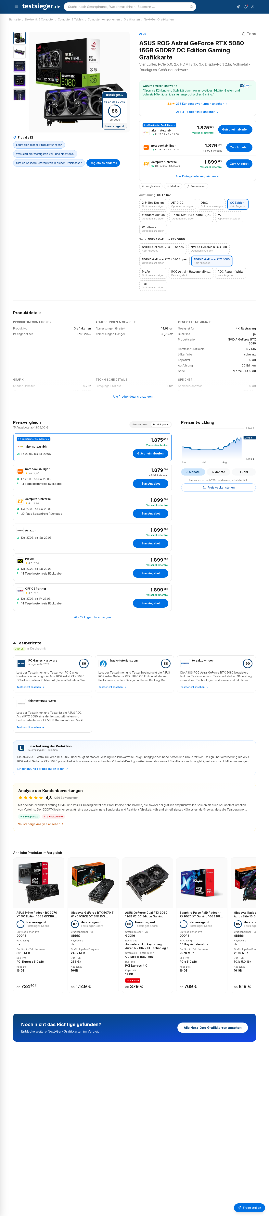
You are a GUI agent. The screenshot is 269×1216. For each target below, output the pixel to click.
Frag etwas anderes (103, 163)
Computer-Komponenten (104, 19)
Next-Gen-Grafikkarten (159, 19)
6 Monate (218, 472)
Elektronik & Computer (39, 19)
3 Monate (193, 472)
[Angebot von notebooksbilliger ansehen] (197, 147)
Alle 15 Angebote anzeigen (92, 617)
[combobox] (130, 6)
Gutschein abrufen (235, 129)
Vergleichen (153, 186)
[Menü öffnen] (16, 7)
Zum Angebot (239, 147)
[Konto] (253, 7)
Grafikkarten (132, 19)
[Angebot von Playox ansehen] (92, 567)
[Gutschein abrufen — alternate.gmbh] (197, 129)
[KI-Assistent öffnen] (238, 7)
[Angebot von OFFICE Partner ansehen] (92, 597)
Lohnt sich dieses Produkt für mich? (39, 144)
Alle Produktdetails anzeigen (133, 396)
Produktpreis (161, 424)
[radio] (153, 204)
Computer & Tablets (71, 19)
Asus (142, 33)
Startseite (14, 19)
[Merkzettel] (245, 7)
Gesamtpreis (140, 424)
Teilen (251, 33)
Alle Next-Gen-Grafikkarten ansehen (213, 1028)
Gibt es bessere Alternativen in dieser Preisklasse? (49, 163)
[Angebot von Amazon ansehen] (92, 537)
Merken (175, 186)
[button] (79, 82)
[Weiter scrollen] (254, 922)
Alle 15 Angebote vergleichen (196, 176)
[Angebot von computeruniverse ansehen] (197, 164)
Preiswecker (198, 186)
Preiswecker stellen (221, 487)
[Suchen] (191, 6)
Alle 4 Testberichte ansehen (195, 111)
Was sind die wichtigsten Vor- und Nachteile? (45, 153)
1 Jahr (244, 472)
